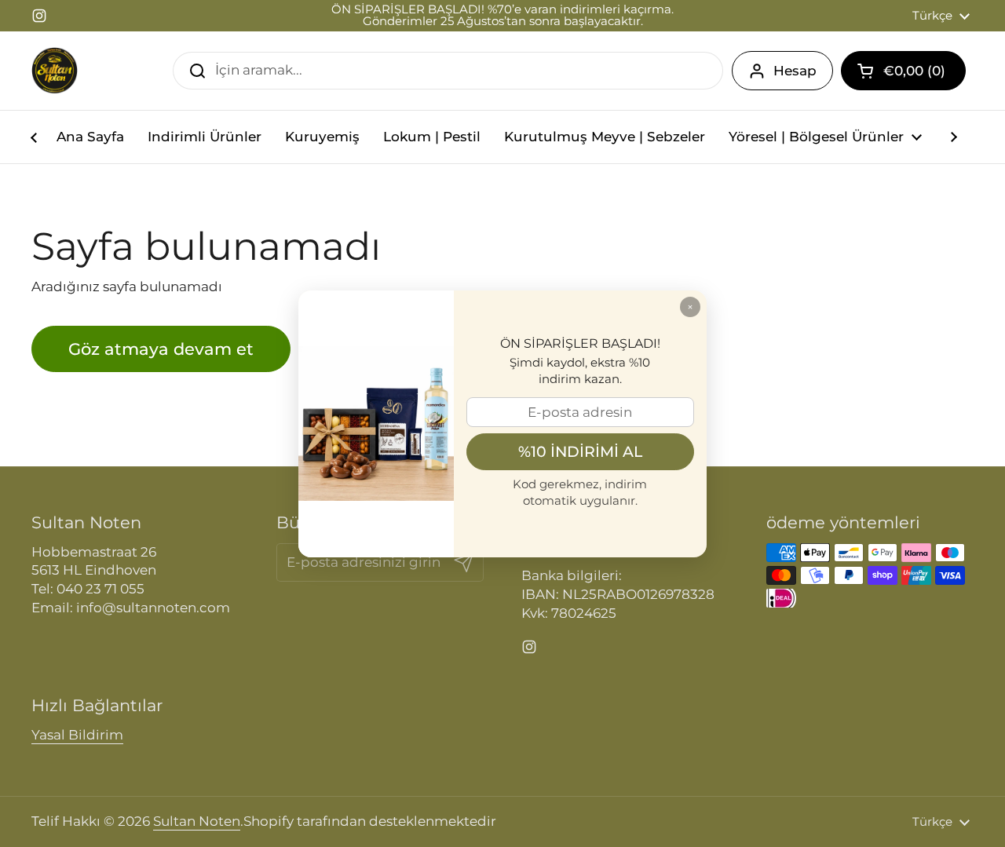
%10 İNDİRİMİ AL (580, 451)
